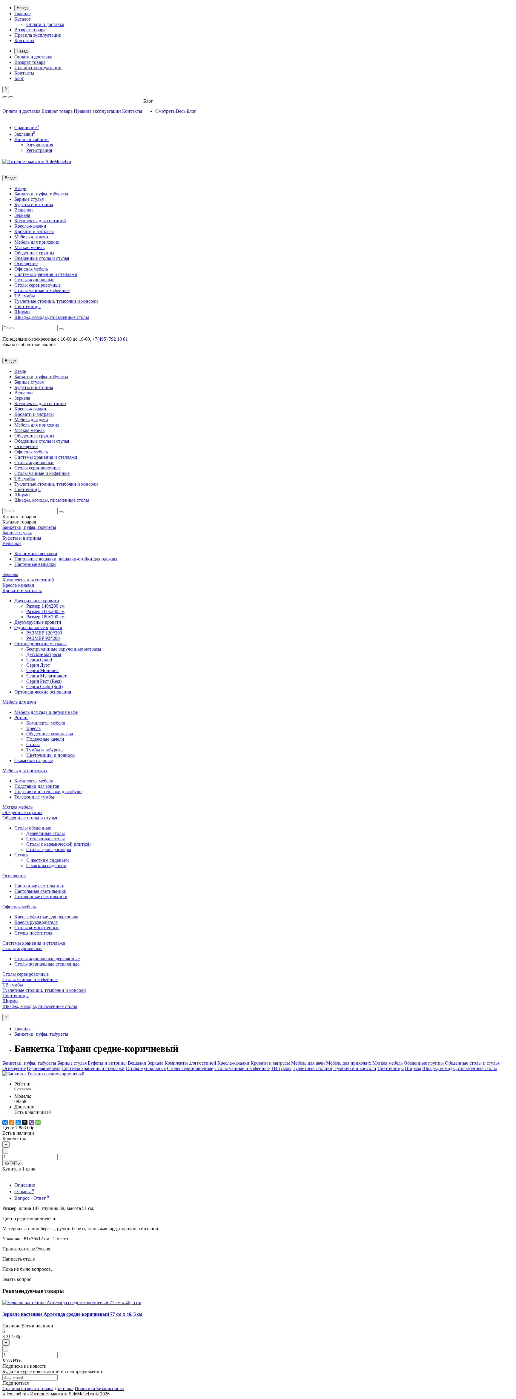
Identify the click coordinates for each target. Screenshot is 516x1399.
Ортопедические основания (42, 691)
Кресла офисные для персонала (46, 916)
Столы (33, 744)
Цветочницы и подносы (51, 755)
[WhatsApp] (38, 1122)
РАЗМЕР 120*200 (44, 632)
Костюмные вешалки (35, 553)
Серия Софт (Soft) (44, 686)
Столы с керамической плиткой (58, 844)
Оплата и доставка (45, 24)
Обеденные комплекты (49, 733)
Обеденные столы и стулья (41, 258)
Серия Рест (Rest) (44, 681)
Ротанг (21, 717)
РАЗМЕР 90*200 (43, 638)
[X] (24, 1122)
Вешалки (23, 209)
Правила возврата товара (27, 1388)
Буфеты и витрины (33, 204)
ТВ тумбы (24, 295)
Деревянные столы (45, 833)
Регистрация (39, 150)
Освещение (26, 263)
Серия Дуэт (38, 665)
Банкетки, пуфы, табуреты (41, 193)
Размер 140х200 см (45, 606)
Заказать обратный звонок (29, 344)
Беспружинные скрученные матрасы (63, 648)
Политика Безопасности (99, 1388)
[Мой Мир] (18, 1122)
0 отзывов (22, 1089)
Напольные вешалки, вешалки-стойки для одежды (65, 558)
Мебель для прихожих (36, 242)
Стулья (21, 854)
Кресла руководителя (36, 922)
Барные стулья (29, 199)
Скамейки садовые (33, 760)
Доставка (64, 1388)
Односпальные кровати (38, 627)
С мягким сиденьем (46, 865)
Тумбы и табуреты (45, 749)
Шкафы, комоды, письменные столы (51, 317)
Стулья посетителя (33, 932)
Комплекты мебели (45, 722)
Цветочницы (27, 306)
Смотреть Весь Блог (175, 111)
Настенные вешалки (35, 564)
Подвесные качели (45, 739)
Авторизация (39, 144)
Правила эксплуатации (38, 35)
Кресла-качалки (30, 225)
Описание (24, 1185)
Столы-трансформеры (48, 849)
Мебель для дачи (31, 236)
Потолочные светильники (40, 896)
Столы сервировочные (37, 285)
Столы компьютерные (36, 927)
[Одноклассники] (11, 1122)
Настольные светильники (40, 891)
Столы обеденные (32, 827)
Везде (20, 188)
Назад (22, 8)
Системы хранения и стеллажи (45, 274)
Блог (19, 78)
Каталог (22, 18)
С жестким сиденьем (47, 860)
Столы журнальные (34, 279)
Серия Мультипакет (46, 675)
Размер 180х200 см (45, 616)
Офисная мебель (31, 268)
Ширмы (22, 311)
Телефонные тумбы (34, 796)
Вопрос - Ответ (31, 1198)
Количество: (14, 1138)
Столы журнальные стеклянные (46, 963)
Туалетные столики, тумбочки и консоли (56, 301)
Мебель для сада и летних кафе (46, 712)
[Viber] (31, 1122)
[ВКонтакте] (5, 1122)
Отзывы (24, 1191)
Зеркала (22, 215)
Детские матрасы (43, 654)
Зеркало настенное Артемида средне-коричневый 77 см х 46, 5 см (72, 1314)
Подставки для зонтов (36, 786)
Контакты (24, 40)
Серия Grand (39, 659)
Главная (22, 13)
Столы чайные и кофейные (42, 290)
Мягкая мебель (29, 247)
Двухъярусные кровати (37, 622)
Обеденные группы (34, 252)
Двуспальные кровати (36, 600)
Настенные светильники (39, 885)
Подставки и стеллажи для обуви (48, 791)
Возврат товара (29, 29)
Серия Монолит (42, 670)
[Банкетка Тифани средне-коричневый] (43, 1073)
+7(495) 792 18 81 (110, 339)
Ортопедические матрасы (40, 643)
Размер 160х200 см (45, 611)
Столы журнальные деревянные (47, 958)
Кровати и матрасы (34, 231)
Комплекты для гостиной (40, 220)
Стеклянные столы (45, 838)
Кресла (33, 728)
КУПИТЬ (12, 1163)
